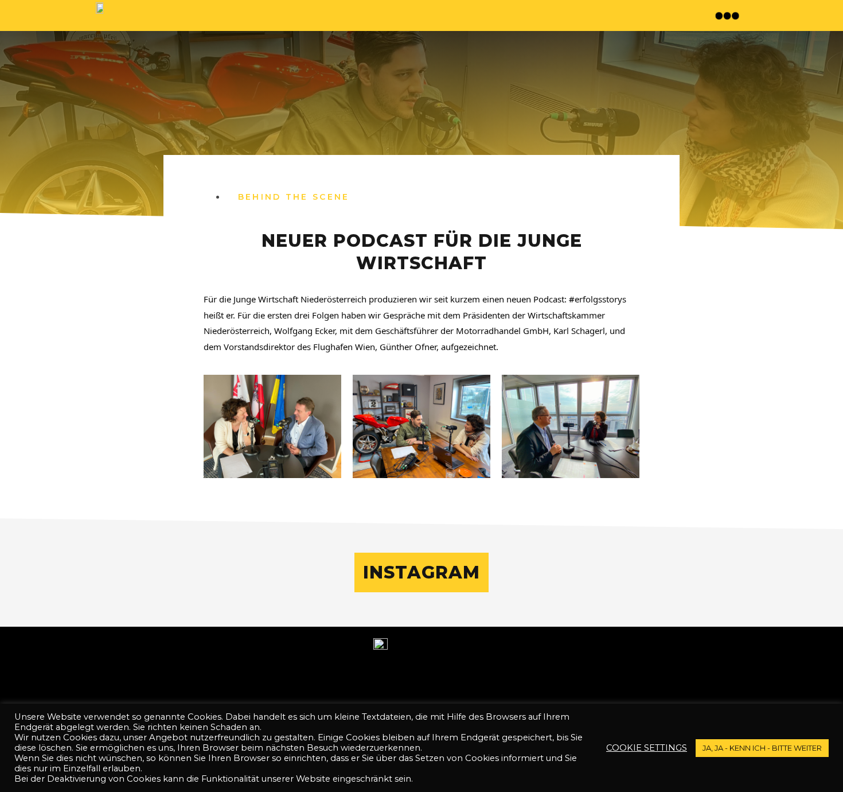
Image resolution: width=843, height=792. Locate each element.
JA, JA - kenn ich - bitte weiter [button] (762, 747)
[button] (728, 15)
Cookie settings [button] (646, 748)
